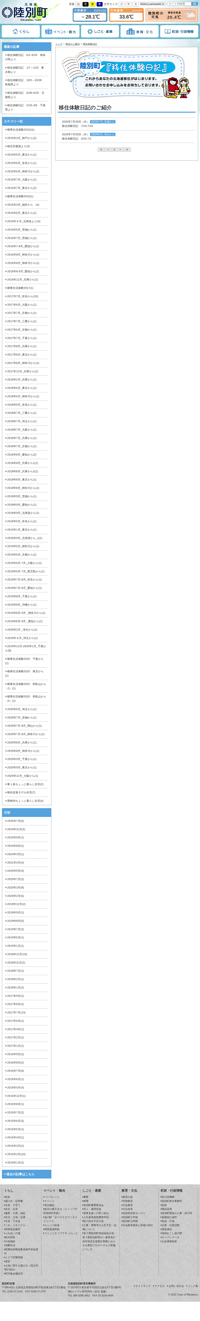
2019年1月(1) (15, 945)
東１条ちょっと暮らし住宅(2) (25, 784)
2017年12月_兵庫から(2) (22, 371)
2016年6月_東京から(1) (22, 212)
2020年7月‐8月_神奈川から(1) (26, 734)
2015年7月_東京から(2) (22, 188)
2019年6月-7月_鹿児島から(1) (26, 571)
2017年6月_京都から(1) (22, 329)
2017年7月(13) (16, 1012)
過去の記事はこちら (20, 1174)
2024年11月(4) (16, 829)
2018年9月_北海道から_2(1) (24, 538)
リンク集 (193, 1286)
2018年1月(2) (15, 987)
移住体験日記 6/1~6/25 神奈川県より (25, 57)
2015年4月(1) (15, 1137)
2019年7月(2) (15, 929)
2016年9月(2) (15, 1054)
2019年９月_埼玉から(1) (22, 638)
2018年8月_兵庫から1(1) (22, 463)
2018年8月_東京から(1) (22, 479)
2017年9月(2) (15, 996)
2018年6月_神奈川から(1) (23, 396)
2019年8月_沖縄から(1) (22, 604)
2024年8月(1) (15, 845)
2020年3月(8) (15, 887)
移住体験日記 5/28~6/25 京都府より (24, 95)
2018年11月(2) (16, 962)
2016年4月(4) (15, 1087)
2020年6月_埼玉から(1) (22, 709)
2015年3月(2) (15, 1145)
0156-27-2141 (15, 1291)
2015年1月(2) (15, 1162)
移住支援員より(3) (18, 146)
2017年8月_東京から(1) (22, 354)
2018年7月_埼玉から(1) (22, 421)
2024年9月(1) (15, 837)
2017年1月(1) (15, 1045)
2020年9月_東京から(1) (22, 767)
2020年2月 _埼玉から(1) (22, 629)
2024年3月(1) (15, 854)
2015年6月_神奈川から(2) (23, 171)
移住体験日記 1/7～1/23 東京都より (24, 69)
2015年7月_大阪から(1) (22, 179)
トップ (58, 44)
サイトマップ (143, 1286)
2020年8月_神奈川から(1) (23, 750)
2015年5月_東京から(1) (22, 154)
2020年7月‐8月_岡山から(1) (24, 725)
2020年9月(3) (15, 870)
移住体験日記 (90, 44)
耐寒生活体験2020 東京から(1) (24, 673)
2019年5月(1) (15, 937)
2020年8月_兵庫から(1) (22, 742)
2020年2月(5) (15, 896)
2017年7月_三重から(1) (22, 321)
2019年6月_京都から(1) (22, 554)
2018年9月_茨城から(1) (22, 496)
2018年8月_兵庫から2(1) (22, 471)
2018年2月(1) (15, 979)
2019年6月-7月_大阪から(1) (24, 563)
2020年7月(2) (15, 879)
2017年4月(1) (15, 1029)
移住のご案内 (73, 44)
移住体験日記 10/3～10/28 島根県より (24, 82)
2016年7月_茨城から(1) (22, 238)
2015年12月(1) (16, 1095)
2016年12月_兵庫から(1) (22, 279)
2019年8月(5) (15, 920)
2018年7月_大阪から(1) (22, 429)
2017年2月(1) (15, 1037)
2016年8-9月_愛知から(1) (23, 271)
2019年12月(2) (16, 904)
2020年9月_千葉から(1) (22, 759)
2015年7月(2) (15, 1112)
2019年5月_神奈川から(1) (23, 546)
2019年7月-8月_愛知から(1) (24, 588)
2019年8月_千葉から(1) (22, 596)
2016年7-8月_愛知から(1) (23, 246)
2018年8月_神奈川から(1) (23, 488)
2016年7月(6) (15, 1070)
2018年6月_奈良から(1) (22, 404)
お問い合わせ (176, 1286)
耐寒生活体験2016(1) (20, 196)
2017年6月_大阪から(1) (22, 304)
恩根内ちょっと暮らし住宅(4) (25, 800)
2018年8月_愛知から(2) (22, 454)
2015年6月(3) (15, 1120)
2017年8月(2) (15, 1004)
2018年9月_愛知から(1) (22, 504)
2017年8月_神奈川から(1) (23, 363)
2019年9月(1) (15, 912)
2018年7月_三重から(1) (22, 412)
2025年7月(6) (15, 820)
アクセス (159, 1286)
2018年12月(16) (17, 954)
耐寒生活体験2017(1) (20, 288)
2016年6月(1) (15, 1079)
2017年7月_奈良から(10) (22, 296)
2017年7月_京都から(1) (22, 312)
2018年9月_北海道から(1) (23, 512)
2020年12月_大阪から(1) (22, 775)
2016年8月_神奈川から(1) (23, 254)
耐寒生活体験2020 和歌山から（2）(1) (25, 698)
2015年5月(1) (15, 1129)
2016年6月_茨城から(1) (22, 229)
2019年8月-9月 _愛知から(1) (25, 621)
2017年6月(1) (15, 1020)
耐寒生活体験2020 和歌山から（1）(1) (25, 686)
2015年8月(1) (15, 1104)
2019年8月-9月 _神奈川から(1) (26, 612)
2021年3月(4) (15, 862)
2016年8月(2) (15, 1062)
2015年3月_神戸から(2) (22, 138)
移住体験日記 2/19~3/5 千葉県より (25, 107)
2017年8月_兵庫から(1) (22, 346)
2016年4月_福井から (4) (23, 204)
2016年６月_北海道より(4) (23, 221)
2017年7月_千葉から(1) (22, 338)
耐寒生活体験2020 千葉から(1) (24, 661)
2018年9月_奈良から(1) (22, 521)
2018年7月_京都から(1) (22, 446)
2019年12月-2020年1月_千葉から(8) (25, 648)
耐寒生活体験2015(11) (21, 129)
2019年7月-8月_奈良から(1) (24, 579)
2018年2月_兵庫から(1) (22, 379)
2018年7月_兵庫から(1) (22, 438)
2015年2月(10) (16, 1154)
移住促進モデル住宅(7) (21, 792)
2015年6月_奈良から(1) (22, 163)
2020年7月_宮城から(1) (22, 717)
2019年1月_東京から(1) (22, 529)
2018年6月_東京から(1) (22, 388)
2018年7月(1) (15, 970)
